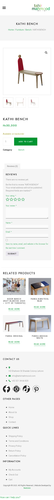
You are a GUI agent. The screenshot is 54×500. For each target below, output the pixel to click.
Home (11, 29)
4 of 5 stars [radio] (19, 199)
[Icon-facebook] (6, 389)
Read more (14, 309)
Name (9, 222)
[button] (4, 7)
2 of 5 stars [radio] (11, 199)
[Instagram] (16, 389)
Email (9, 231)
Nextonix (27, 488)
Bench (28, 29)
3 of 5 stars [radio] (15, 199)
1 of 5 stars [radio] (7, 199)
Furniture (20, 29)
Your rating (11, 195)
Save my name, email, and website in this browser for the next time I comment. (27, 245)
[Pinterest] (36, 389)
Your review (11, 205)
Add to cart (26, 141)
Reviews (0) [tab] (12, 166)
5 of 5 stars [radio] (23, 199)
